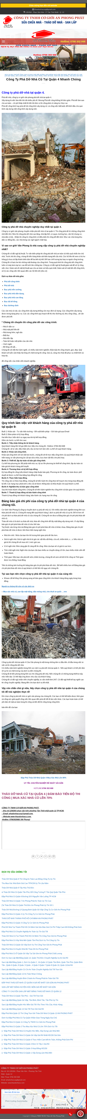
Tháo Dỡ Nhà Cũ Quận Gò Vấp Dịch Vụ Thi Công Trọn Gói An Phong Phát (32, 948)
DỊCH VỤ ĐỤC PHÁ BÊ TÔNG (14, 78)
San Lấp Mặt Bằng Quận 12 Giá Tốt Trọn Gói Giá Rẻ (23, 1013)
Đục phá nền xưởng (12, 293)
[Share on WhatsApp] (33, 860)
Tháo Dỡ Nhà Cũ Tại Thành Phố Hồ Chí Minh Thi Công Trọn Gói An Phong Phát (34, 939)
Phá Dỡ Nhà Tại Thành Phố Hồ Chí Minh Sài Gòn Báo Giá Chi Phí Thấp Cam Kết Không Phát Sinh (42, 931)
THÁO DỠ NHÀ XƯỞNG (61, 79)
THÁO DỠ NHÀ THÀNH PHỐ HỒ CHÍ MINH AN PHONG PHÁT (27, 922)
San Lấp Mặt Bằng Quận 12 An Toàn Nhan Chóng (22, 977)
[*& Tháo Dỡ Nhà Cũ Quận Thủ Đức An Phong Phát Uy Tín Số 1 (27, 909)
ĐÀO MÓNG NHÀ (51, 78)
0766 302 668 (47, 792)
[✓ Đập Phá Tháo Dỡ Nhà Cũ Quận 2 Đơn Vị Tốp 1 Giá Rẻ (25, 1047)
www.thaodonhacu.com (16, 1086)
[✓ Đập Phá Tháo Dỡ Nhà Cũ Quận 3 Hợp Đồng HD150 (24, 1052)
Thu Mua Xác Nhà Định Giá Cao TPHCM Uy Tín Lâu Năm (25, 887)
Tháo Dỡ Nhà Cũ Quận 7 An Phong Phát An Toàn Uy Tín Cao (26, 904)
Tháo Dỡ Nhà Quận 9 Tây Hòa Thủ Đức (18, 891)
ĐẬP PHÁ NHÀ (62, 78)
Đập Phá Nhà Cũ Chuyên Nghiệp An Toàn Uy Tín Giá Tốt (25, 935)
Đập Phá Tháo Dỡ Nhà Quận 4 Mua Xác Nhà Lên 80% (43, 781)
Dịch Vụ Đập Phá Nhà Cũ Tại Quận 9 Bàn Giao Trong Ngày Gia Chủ (29, 1021)
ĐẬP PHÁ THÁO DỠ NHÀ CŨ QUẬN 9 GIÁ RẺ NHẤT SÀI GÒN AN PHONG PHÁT (35, 986)
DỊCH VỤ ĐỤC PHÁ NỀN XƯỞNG (34, 78)
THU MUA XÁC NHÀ (76, 79)
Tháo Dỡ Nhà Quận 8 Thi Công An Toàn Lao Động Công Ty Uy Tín (29, 883)
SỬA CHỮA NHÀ (21, 79)
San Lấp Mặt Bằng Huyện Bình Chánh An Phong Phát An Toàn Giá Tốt (30, 982)
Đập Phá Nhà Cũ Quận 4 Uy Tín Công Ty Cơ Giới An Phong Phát (28, 917)
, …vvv (50, 595)
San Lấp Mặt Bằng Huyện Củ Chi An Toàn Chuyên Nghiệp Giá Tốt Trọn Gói (32, 973)
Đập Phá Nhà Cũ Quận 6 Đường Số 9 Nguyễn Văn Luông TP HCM (29, 900)
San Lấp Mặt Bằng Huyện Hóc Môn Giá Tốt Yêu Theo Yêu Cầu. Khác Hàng (32, 1008)
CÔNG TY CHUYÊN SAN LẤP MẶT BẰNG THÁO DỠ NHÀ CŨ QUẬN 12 (31, 995)
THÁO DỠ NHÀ (48, 79)
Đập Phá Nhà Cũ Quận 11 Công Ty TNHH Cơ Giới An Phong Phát (28, 1026)
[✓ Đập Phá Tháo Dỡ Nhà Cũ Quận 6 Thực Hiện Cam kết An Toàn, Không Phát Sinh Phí (37, 1043)
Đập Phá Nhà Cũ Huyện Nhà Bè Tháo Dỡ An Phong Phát (25, 953)
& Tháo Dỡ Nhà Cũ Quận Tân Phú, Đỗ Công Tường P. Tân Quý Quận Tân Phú (33, 896)
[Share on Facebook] (37, 860)
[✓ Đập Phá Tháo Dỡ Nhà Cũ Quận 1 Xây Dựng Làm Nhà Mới (27, 1056)
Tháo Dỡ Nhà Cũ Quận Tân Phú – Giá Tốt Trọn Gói (22, 999)
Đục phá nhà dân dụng (14, 297)
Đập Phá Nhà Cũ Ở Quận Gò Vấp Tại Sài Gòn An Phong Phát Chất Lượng (32, 957)
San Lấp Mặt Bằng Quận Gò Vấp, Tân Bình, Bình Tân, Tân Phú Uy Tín (30, 1004)
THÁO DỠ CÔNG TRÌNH (35, 79)
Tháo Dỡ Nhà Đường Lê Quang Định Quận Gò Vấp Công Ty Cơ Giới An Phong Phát (36, 913)
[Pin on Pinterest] (50, 860)
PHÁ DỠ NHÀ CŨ (73, 78)
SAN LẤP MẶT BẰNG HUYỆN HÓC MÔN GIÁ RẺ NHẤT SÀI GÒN (29, 991)
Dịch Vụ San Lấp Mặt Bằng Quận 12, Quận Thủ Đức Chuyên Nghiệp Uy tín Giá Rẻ (35, 961)
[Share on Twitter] (41, 860)
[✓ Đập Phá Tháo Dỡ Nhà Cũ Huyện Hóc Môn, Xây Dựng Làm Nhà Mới (31, 1034)
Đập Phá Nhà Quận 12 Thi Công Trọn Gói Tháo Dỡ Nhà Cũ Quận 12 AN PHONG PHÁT (37, 1017)
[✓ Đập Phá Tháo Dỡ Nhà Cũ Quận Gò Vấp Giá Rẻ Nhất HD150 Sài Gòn (31, 1039)
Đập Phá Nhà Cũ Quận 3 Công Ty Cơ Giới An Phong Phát (25, 926)
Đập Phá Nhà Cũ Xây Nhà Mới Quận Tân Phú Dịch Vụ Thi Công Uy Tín (30, 944)
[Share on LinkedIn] (54, 860)
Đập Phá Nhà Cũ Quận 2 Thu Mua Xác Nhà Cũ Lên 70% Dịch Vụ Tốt (29, 1030)
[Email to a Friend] (45, 860)
